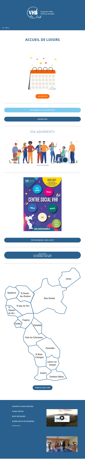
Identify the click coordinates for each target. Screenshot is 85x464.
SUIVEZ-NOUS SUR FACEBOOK (23, 421)
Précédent (49, 443)
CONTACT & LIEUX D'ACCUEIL (23, 406)
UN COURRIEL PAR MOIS (42, 255)
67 (42, 240)
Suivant (74, 443)
